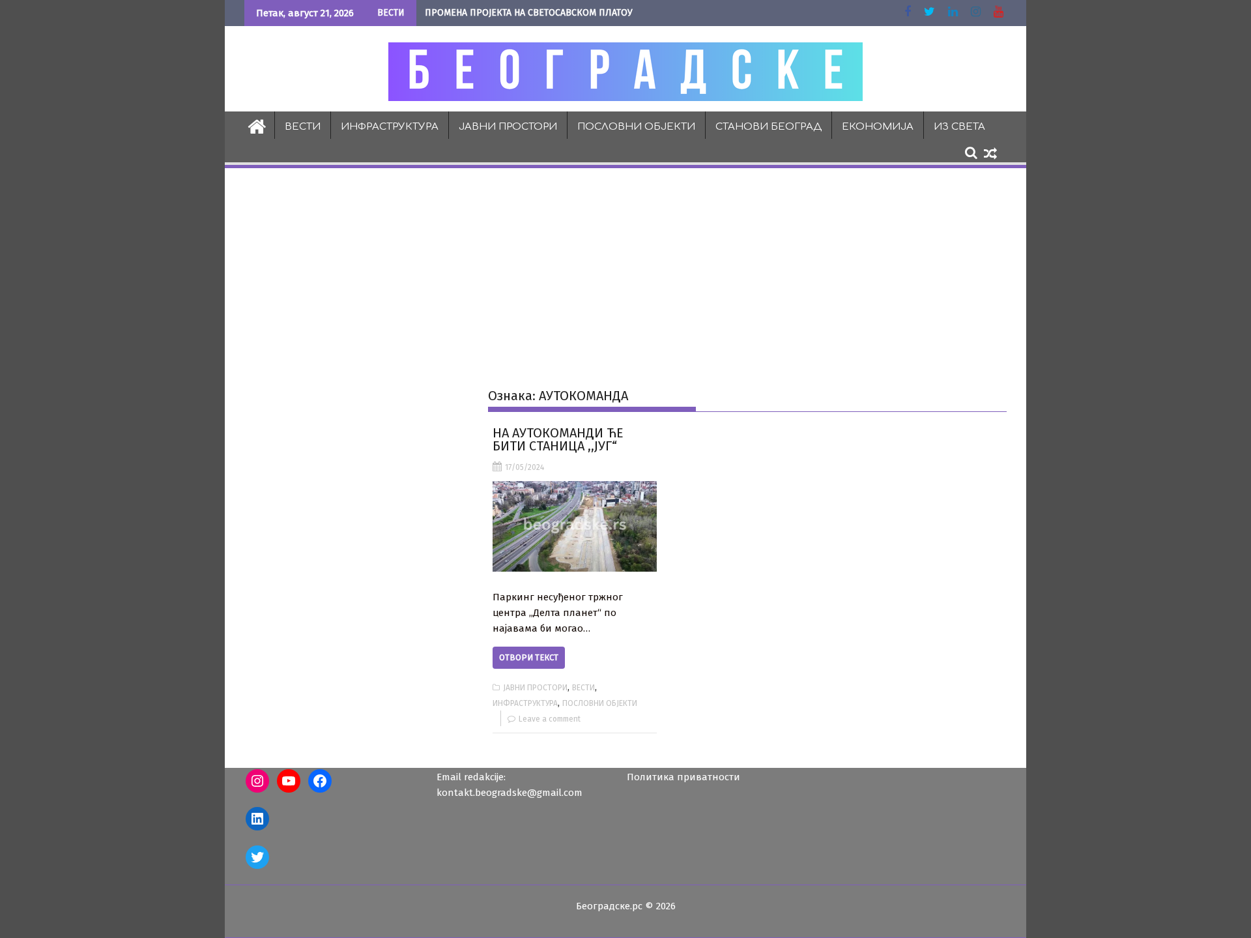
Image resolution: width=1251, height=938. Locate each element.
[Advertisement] (625, 268)
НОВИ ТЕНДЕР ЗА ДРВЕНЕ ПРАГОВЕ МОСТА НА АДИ (532, 12)
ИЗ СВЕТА (959, 126)
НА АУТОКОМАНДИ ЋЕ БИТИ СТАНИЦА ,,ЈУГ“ (558, 439)
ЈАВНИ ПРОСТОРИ (508, 126)
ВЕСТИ (303, 126)
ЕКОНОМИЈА (877, 126)
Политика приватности (683, 777)
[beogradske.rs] (257, 125)
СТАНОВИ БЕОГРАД (768, 126)
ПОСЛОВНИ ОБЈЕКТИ (636, 126)
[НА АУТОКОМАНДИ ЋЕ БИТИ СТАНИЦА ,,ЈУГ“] (574, 526)
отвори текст (528, 657)
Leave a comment (550, 719)
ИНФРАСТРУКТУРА (390, 126)
